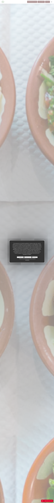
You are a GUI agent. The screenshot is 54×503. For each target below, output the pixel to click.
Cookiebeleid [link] (27, 260)
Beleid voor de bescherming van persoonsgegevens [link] (27, 258)
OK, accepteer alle (20, 257)
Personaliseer (35, 257)
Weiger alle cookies (28, 257)
